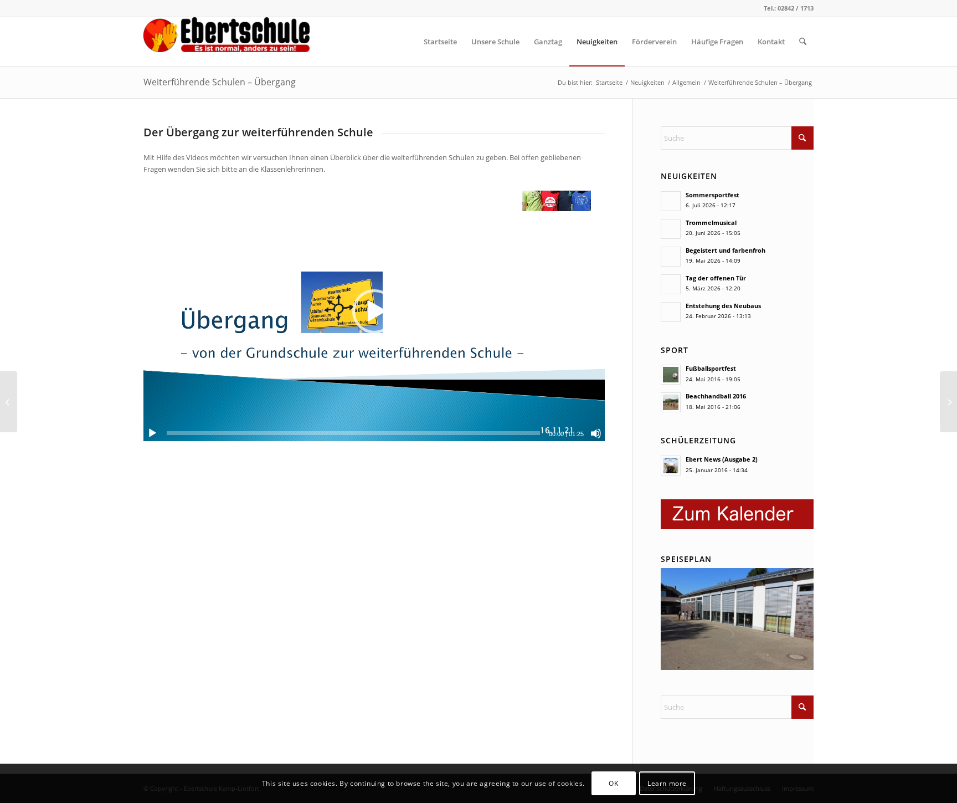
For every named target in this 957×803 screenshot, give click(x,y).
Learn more (667, 783)
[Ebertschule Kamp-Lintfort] (226, 41)
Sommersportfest (712, 195)
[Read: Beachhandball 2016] (671, 402)
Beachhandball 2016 (716, 396)
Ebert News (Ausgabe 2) (722, 459)
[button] (374, 311)
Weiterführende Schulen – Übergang (219, 82)
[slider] (353, 433)
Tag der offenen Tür (716, 278)
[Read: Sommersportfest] (671, 201)
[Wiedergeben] (152, 433)
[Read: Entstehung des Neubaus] (671, 312)
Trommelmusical (711, 222)
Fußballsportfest (711, 368)
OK (613, 783)
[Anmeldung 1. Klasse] (8, 401)
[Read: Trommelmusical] (671, 229)
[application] (374, 311)
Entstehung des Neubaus (723, 305)
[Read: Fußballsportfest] (671, 375)
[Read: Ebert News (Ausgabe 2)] (671, 465)
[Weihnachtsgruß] (948, 401)
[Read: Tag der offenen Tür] (671, 284)
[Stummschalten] (595, 433)
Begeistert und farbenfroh (725, 250)
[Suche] (803, 41)
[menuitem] (440, 41)
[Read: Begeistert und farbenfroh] (671, 257)
